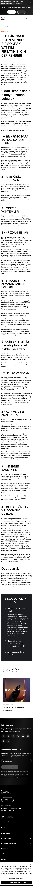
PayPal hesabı (10, 219)
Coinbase (17, 151)
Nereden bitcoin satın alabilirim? (16, 609)
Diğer (6, 26)
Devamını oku (7, 710)
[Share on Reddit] (17, 669)
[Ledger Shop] (27, 18)
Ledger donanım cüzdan (12, 304)
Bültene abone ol (8, 767)
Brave (23, 497)
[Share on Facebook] (3, 669)
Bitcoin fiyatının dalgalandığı (9, 395)
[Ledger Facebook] (8, 736)
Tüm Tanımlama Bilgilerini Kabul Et (16, 882)
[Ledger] (2, 18)
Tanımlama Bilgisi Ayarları (16, 878)
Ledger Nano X (13, 255)
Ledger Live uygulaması (21, 302)
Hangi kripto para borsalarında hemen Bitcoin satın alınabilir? (16, 643)
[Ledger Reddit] (3, 736)
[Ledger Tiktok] (3, 741)
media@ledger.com (15, 731)
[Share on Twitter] (8, 669)
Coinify (3, 153)
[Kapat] (31, 864)
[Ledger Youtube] (23, 736)
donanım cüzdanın (10, 539)
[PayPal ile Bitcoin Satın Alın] (16, 690)
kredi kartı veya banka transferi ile (18, 329)
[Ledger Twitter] (18, 736)
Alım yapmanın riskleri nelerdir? (16, 653)
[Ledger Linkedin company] (28, 736)
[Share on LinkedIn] (12, 669)
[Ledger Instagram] (13, 736)
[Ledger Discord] (8, 741)
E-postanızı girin (7, 761)
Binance (23, 151)
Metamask (22, 251)
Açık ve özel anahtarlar (7, 425)
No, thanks (21, 12)
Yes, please (12, 12)
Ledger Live (25, 556)
